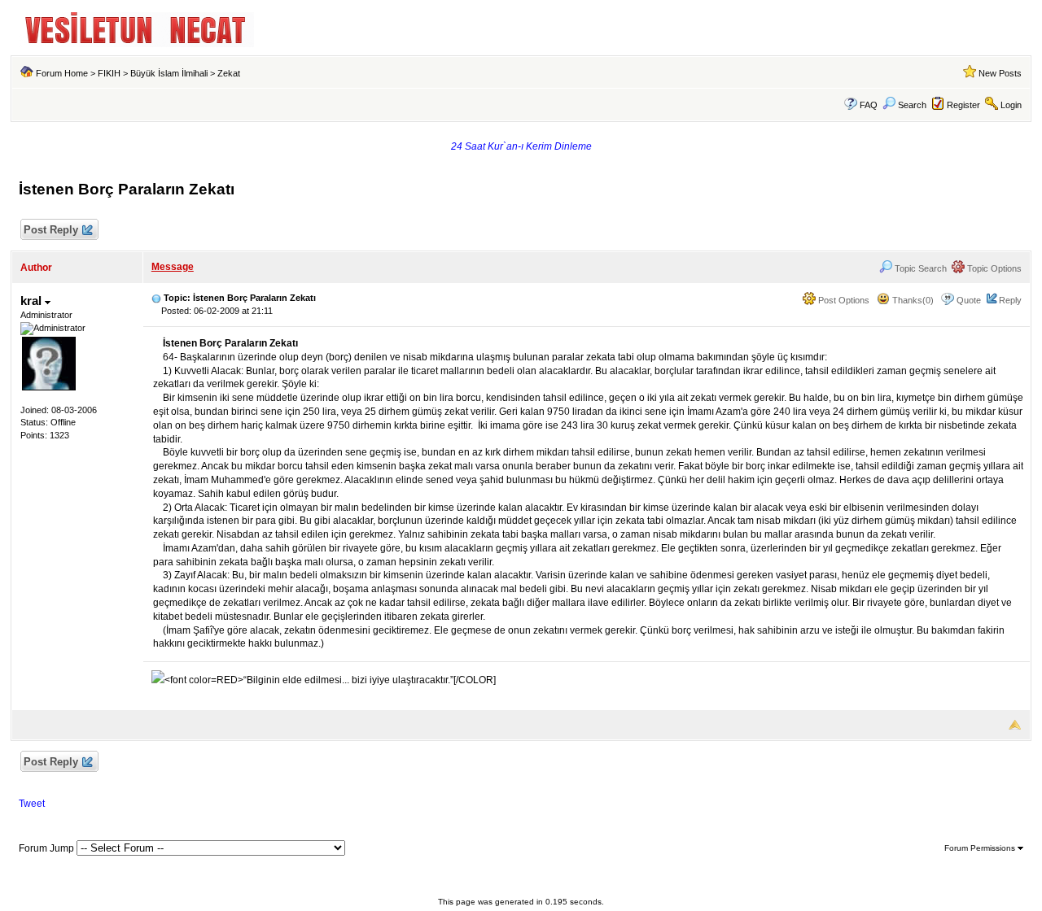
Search (912, 105)
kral (32, 300)
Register (963, 105)
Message (172, 266)
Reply (1010, 300)
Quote (969, 300)
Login (1011, 105)
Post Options (842, 300)
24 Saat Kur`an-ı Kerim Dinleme (521, 146)
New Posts (1000, 73)
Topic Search (919, 268)
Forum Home (62, 73)
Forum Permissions (981, 847)
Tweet (32, 803)
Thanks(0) (912, 300)
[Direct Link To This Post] (156, 298)
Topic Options (993, 268)
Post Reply (50, 230)
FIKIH (109, 73)
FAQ (869, 105)
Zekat (228, 73)
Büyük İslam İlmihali (169, 73)
